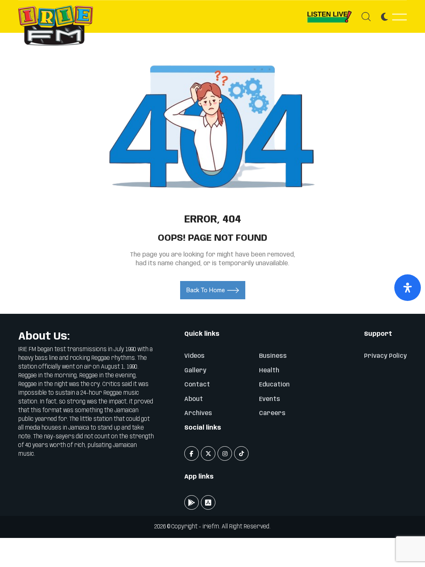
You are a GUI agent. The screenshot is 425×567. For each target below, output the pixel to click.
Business (273, 356)
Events (269, 399)
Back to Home (205, 290)
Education (274, 385)
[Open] (407, 287)
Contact (197, 385)
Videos (194, 356)
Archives (198, 413)
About (193, 399)
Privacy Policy (385, 356)
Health (269, 371)
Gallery (195, 371)
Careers (272, 413)
